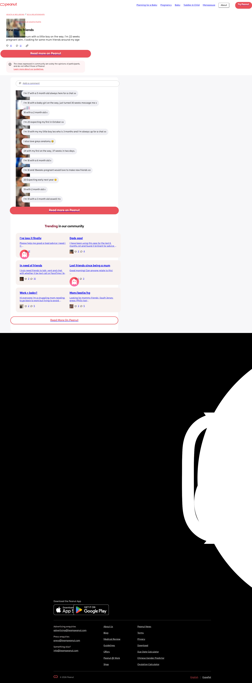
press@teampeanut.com (67, 641)
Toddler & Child (191, 5)
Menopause (209, 5)
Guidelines (109, 646)
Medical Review (112, 639)
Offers (107, 652)
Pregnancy (166, 5)
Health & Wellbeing (15, 14)
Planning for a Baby (146, 5)
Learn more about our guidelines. (29, 69)
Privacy (141, 639)
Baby (177, 5)
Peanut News (144, 627)
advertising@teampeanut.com (70, 631)
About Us (108, 627)
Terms (140, 633)
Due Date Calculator (148, 652)
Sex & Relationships (36, 14)
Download (142, 646)
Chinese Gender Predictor (150, 658)
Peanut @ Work (112, 658)
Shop (106, 665)
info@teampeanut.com (66, 651)
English (194, 677)
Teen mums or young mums (28, 22)
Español (207, 677)
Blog (106, 633)
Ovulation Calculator (148, 665)
